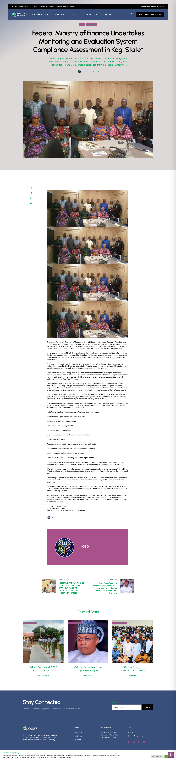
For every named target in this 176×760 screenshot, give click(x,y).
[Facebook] (31, 188)
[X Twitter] (31, 193)
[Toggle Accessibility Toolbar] (171, 755)
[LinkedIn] (31, 198)
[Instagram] (134, 742)
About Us (78, 732)
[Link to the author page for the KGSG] (79, 72)
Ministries (78, 736)
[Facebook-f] (129, 742)
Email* (115, 702)
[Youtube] (144, 742)
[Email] (31, 203)
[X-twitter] (139, 742)
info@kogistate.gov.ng (138, 736)
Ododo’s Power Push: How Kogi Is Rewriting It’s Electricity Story (88, 670)
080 (131, 732)
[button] (65, 14)
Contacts (78, 740)
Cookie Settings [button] (157, 756)
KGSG (54, 517)
